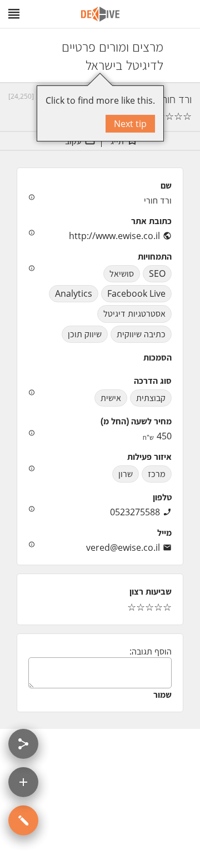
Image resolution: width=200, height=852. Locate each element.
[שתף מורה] (23, 744)
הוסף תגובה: (150, 651)
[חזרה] (182, 55)
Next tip (130, 124)
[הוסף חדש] (23, 782)
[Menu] (14, 14)
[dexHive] (100, 14)
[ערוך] (23, 820)
